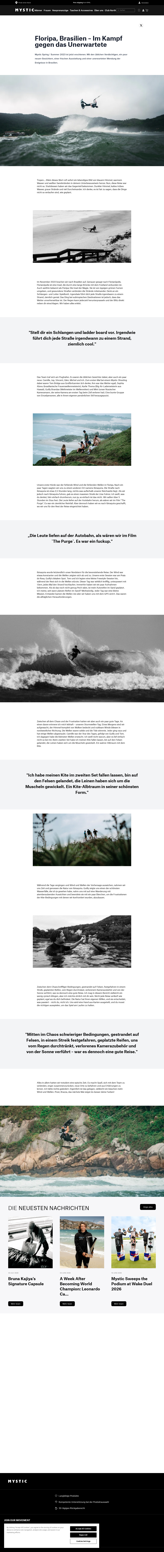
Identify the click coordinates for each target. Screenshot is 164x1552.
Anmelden (145, 3)
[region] (51, 1535)
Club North (110, 10)
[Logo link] (24, 10)
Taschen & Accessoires (81, 10)
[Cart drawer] (147, 10)
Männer (38, 10)
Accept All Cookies (83, 1529)
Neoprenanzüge (60, 10)
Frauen (47, 10)
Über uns (98, 10)
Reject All (83, 1535)
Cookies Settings (83, 1541)
